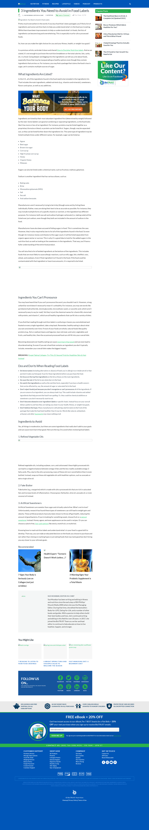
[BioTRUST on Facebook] (104, 763)
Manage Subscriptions (30, 755)
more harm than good (65, 342)
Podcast (86, 4)
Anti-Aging (53, 766)
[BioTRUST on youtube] (111, 763)
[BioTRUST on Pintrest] (115, 763)
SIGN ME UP (56, 736)
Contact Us (105, 753)
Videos (77, 4)
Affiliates (105, 755)
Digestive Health (55, 761)
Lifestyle (66, 4)
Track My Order (28, 757)
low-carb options (42, 523)
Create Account (28, 766)
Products (98, 4)
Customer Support (29, 768)
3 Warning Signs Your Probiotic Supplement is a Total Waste (80, 578)
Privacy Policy (117, 735)
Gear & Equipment (55, 768)
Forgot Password (29, 764)
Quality (78, 757)
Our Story (79, 753)
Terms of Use (82, 800)
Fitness (45, 4)
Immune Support (55, 759)
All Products (53, 753)
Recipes (55, 4)
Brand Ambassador (108, 757)
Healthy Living (54, 764)
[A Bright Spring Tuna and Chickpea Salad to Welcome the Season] (55, 651)
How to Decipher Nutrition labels (70, 50)
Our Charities (80, 759)
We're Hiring (80, 761)
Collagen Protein (55, 757)
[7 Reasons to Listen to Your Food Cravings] (30, 651)
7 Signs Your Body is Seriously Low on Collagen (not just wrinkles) (27, 580)
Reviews (78, 764)
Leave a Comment (63, 15)
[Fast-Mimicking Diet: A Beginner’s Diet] (80, 651)
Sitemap (65, 800)
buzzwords (39, 414)
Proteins (52, 755)
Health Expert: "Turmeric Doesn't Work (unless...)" (55, 556)
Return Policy (28, 761)
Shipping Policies (29, 759)
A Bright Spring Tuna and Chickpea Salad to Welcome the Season (55, 664)
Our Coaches (80, 755)
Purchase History (29, 753)
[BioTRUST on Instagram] (108, 763)
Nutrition (35, 4)
